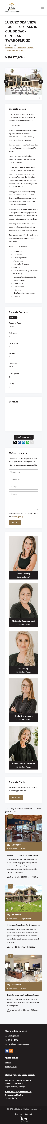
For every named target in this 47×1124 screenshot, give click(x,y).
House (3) (21, 1087)
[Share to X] (15, 442)
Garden (13, 317)
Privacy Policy (11, 1067)
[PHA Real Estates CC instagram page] (11, 1051)
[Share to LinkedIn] (23, 442)
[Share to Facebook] (19, 442)
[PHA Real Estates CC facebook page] (7, 1051)
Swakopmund (11, 50)
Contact (8, 1063)
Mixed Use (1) (11, 1098)
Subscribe (16, 797)
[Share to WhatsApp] (27, 442)
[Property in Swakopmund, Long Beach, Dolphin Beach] (12, 7)
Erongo (22, 50)
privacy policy (17, 517)
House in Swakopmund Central (19, 47)
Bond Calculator (23, 437)
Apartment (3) (11, 1087)
